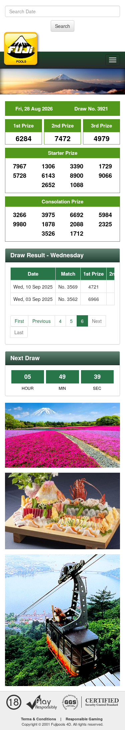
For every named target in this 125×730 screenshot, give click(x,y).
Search (62, 26)
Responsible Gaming (84, 718)
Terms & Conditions (38, 718)
